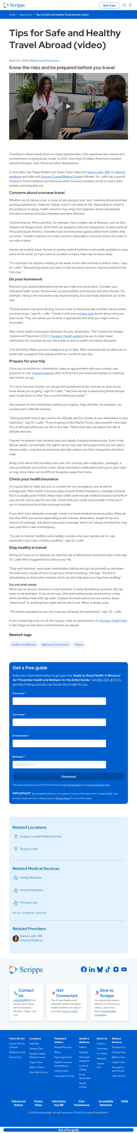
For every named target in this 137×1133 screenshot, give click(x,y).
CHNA (124, 1101)
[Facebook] (84, 969)
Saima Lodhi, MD (98, 172)
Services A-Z (118, 1047)
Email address (21, 735)
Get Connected (66, 993)
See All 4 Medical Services (30, 912)
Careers (101, 1043)
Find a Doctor (17, 1038)
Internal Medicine (31, 890)
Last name (19, 714)
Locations (35, 1038)
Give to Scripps (107, 993)
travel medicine (44, 373)
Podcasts (83, 1052)
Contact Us (26, 993)
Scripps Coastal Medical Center (62, 176)
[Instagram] (116, 969)
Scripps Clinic (29, 849)
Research (101, 1058)
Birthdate (19, 756)
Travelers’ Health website (67, 336)
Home (12, 14)
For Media (102, 1053)
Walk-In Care (118, 1057)
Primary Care (28, 902)
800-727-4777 (106, 680)
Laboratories (118, 1075)
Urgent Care (35, 1062)
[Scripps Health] (14, 5)
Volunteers (102, 1048)
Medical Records (62, 1047)
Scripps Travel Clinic (114, 620)
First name (19, 693)
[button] (68, 1130)
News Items (26, 14)
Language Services (64, 1075)
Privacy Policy (74, 784)
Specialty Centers (38, 1072)
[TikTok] (108, 969)
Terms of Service (95, 784)
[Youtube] (124, 969)
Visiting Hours (61, 1070)
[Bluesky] (100, 969)
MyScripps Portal (63, 1057)
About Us (102, 1038)
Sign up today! (70, 1011)
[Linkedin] (92, 969)
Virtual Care (15, 1057)
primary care (85, 313)
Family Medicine (30, 877)
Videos (79, 644)
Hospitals (34, 1043)
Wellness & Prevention (44, 60)
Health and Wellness (24, 644)
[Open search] (124, 5)
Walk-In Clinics (36, 1067)
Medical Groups (17, 1052)
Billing (57, 1052)
